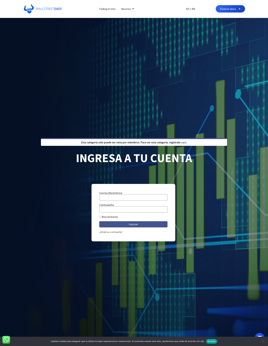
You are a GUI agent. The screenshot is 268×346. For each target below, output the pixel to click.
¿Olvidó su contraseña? (111, 232)
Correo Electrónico (110, 193)
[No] (263, 341)
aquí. (184, 142)
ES (187, 9)
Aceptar (212, 341)
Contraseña (106, 205)
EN (193, 9)
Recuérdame (109, 216)
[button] (127, 9)
